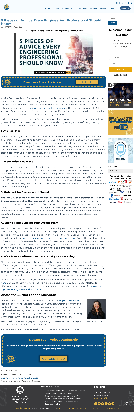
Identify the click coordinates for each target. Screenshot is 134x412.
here (3, 283)
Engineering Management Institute (19, 378)
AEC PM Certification (52, 8)
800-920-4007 (100, 398)
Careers (112, 8)
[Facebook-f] (128, 2)
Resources (93, 8)
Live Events (82, 8)
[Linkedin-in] (95, 403)
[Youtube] (119, 2)
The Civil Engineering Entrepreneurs (47, 108)
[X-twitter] (125, 2)
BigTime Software (69, 300)
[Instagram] (122, 2)
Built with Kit (120, 75)
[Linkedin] (116, 2)
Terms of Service (98, 408)
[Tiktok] (131, 2)
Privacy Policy (113, 408)
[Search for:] (120, 19)
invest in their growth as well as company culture (48, 238)
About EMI (103, 8)
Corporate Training (69, 8)
